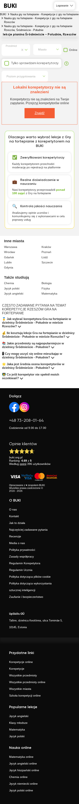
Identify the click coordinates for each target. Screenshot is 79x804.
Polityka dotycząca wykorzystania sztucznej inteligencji (30, 587)
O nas (13, 509)
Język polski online (21, 790)
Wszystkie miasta (20, 688)
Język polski (17, 736)
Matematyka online (21, 756)
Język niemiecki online (23, 783)
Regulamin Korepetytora (24, 563)
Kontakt (14, 516)
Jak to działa (17, 523)
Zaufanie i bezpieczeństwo (26, 596)
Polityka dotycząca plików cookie (30, 576)
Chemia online (18, 777)
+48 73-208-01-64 (26, 420)
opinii (23, 464)
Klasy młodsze (18, 722)
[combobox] (6, 50)
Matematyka (17, 729)
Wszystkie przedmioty (23, 675)
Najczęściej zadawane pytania (28, 529)
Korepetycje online (21, 662)
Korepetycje (16, 668)
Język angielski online (23, 763)
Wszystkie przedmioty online (27, 682)
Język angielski (18, 716)
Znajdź (40, 113)
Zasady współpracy (21, 556)
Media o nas (17, 543)
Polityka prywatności (22, 549)
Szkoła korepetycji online (25, 695)
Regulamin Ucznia (20, 570)
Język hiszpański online (24, 770)
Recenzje (15, 536)
